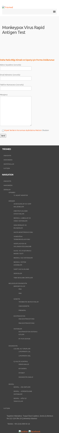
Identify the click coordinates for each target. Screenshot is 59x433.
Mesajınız (4, 95)
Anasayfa (7, 155)
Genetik (17, 299)
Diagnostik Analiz (26, 377)
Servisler (18, 273)
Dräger (12, 201)
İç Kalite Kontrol (21, 361)
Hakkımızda (8, 160)
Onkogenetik (24, 306)
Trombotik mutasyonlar (29, 302)
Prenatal (22, 310)
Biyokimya (23, 368)
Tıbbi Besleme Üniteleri (23, 277)
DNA (20, 293)
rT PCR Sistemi (24, 339)
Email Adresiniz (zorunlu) (10, 75)
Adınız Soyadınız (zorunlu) (10, 65)
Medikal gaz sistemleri (23, 258)
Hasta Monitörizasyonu (23, 232)
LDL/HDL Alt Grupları (22, 348)
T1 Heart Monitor (21, 195)
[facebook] (34, 431)
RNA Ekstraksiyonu (26, 323)
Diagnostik (13, 346)
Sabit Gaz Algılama (21, 269)
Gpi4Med (12, 192)
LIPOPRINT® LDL (25, 351)
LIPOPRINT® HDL (25, 356)
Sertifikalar (9, 164)
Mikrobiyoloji (19, 286)
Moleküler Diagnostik (18, 283)
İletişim (7, 168)
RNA (20, 289)
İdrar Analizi (24, 364)
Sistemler (18, 329)
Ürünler (7, 189)
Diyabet (22, 373)
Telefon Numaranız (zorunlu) (12, 85)
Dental (11, 384)
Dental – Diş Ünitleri (22, 387)
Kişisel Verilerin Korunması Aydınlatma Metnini (23, 130)
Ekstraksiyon (19, 316)
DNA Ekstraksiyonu (26, 319)
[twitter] (23, 431)
